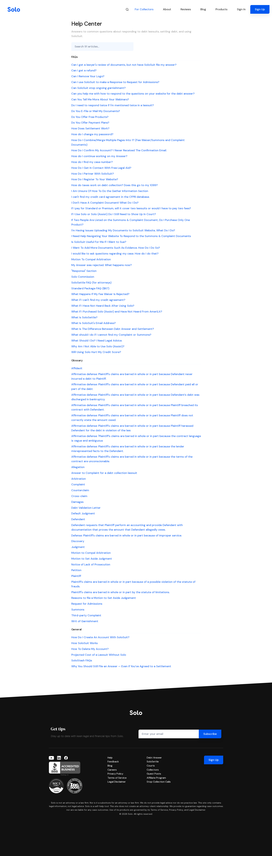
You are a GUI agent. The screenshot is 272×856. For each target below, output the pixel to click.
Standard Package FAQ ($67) (90, 288)
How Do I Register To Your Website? (94, 179)
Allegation (78, 467)
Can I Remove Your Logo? (87, 76)
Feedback (113, 761)
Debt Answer (154, 757)
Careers (112, 769)
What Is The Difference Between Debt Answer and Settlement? (112, 329)
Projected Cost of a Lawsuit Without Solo (98, 655)
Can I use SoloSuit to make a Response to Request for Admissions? (115, 82)
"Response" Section (83, 271)
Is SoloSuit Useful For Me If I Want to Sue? (98, 242)
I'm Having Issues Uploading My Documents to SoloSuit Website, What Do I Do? (123, 230)
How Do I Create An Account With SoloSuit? (100, 637)
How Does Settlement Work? (90, 128)
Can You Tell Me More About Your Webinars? (100, 99)
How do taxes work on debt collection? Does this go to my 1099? (114, 185)
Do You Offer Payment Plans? (90, 122)
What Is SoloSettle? (84, 317)
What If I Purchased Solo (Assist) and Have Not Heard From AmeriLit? (116, 311)
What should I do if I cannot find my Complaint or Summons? (111, 335)
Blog (110, 765)
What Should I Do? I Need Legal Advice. (96, 340)
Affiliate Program (156, 777)
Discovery (77, 541)
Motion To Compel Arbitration (91, 259)
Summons (77, 609)
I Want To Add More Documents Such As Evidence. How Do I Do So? (115, 248)
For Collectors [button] (144, 9)
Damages (77, 502)
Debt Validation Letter (86, 508)
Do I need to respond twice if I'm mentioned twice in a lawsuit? (112, 105)
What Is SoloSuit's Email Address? (93, 323)
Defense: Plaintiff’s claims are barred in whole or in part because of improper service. (126, 535)
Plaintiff (76, 576)
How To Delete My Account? (90, 649)
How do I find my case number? (92, 162)
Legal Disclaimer (117, 781)
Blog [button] (203, 9)
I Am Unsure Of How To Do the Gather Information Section (109, 191)
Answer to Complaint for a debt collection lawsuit (104, 473)
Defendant (78, 519)
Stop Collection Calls (159, 781)
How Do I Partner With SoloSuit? (92, 174)
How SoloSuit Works (84, 643)
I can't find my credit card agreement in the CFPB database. (110, 197)
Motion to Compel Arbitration (91, 553)
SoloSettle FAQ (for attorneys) (91, 282)
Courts (151, 765)
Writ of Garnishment (84, 621)
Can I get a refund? (83, 70)
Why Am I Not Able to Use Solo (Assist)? (97, 346)
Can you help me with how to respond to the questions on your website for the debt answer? (133, 93)
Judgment (78, 547)
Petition (76, 570)
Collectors (153, 769)
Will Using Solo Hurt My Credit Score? (96, 352)
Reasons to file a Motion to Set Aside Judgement (103, 598)
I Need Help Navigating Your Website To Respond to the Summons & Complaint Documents (131, 236)
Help (110, 757)
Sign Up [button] (260, 9)
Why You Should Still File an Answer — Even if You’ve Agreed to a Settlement (121, 666)
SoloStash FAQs (81, 660)
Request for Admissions (86, 604)
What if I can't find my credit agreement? (98, 300)
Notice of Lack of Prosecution (90, 564)
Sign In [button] (241, 9)
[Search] (127, 9)
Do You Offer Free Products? (89, 117)
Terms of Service (117, 777)
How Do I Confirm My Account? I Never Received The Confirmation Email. (119, 150)
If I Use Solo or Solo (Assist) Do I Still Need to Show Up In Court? (113, 214)
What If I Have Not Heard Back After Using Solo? (102, 306)
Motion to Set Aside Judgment (91, 559)
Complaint (78, 484)
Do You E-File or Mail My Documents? (95, 111)
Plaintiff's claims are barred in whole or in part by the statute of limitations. (120, 592)
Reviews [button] (186, 9)
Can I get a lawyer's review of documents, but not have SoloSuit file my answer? (123, 65)
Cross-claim (79, 496)
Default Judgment (83, 513)
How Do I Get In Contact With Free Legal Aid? (101, 168)
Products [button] (221, 9)
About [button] (167, 9)
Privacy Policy (115, 773)
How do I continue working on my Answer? (99, 156)
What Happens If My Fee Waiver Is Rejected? (100, 294)
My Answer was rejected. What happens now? (101, 265)
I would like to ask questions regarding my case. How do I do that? (115, 253)
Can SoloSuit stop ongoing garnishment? (98, 88)
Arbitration (78, 479)
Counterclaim (80, 490)
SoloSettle (153, 761)
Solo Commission (82, 277)
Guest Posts (154, 773)
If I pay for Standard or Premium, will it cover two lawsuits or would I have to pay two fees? (131, 208)
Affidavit (76, 368)
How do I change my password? (92, 134)
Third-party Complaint (86, 615)
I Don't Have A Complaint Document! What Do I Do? (105, 203)
